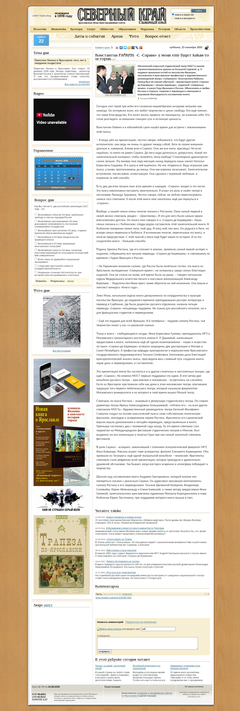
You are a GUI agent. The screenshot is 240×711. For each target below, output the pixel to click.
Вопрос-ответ (158, 36)
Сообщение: (103, 636)
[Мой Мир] (133, 47)
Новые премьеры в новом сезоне (124, 517)
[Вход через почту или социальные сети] (109, 629)
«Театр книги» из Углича (119, 539)
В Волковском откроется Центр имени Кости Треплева (135, 528)
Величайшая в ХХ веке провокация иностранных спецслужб (54, 245)
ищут (48, 605)
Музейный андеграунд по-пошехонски (147, 667)
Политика (39, 29)
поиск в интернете (185, 18)
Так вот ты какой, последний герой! (110, 667)
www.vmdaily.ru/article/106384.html (113, 597)
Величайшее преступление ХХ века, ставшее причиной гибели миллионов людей (60, 232)
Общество (107, 29)
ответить (127, 594)
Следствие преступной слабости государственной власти (53, 267)
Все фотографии (62, 351)
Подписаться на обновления (141, 622)
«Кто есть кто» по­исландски (121, 572)
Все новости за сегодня (77, 84)
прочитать (84, 81)
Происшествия (200, 29)
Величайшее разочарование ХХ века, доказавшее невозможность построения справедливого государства (56, 224)
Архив (117, 36)
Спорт (91, 29)
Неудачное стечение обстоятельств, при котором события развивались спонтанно (58, 273)
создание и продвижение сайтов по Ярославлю (147, 694)
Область (180, 29)
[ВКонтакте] (121, 47)
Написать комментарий (110, 622)
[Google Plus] (141, 47)
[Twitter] (125, 47)
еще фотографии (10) (115, 95)
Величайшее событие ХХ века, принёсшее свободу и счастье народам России (58, 216)
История (164, 29)
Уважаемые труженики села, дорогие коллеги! (185, 667)
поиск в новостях (184, 14)
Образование (127, 29)
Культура (76, 29)
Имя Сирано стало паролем (121, 550)
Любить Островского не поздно (123, 561)
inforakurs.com (194, 696)
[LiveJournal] (137, 47)
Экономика (58, 29)
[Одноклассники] (129, 47)
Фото (134, 36)
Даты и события (90, 36)
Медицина (147, 29)
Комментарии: (102, 47)
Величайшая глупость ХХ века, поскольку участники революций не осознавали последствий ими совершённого (61, 253)
